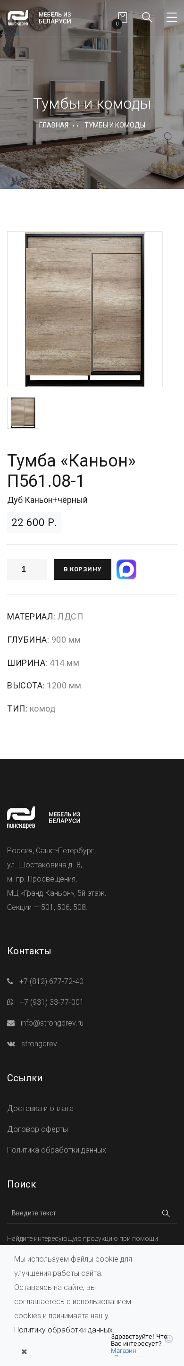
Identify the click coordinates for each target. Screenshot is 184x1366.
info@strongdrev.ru (52, 1022)
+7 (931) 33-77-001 (52, 1002)
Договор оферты (37, 1129)
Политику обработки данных (63, 1329)
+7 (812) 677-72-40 (51, 981)
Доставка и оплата (40, 1108)
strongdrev (39, 1043)
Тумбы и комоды (114, 125)
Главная (53, 125)
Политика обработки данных (56, 1149)
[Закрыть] (24, 1351)
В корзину (82, 569)
